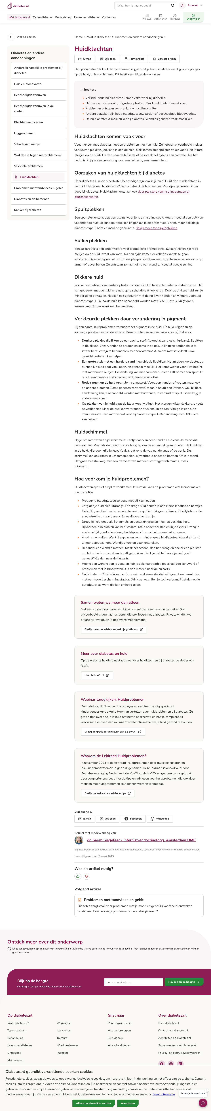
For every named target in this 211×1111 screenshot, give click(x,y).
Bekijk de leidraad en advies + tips (105, 793)
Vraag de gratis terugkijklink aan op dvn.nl (110, 731)
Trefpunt (62, 1038)
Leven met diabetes (86, 17)
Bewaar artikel (167, 59)
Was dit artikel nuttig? (93, 868)
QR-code (110, 59)
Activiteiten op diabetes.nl (174, 1038)
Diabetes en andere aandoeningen (139, 37)
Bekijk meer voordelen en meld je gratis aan (111, 629)
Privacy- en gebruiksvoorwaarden (179, 1053)
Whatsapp (162, 818)
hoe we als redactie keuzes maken (181, 849)
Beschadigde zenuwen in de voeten (34, 108)
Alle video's (115, 1038)
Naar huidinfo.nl (94, 675)
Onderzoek (109, 17)
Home (78, 37)
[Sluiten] (207, 1091)
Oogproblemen (24, 133)
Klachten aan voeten (28, 122)
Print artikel (136, 59)
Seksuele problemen (28, 166)
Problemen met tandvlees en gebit (38, 188)
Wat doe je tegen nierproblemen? (37, 155)
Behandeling (63, 17)
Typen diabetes (43, 17)
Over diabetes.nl (168, 1023)
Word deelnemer (67, 1045)
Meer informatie (164, 1094)
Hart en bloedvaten (27, 84)
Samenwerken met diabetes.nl (177, 1045)
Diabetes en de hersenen (31, 199)
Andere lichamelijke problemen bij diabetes (38, 70)
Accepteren (128, 1103)
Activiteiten (64, 1030)
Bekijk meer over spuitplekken (156, 228)
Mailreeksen (15, 1060)
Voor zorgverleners (119, 1023)
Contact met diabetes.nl (173, 1030)
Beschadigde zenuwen (30, 95)
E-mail (87, 59)
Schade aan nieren (27, 144)
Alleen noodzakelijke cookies (93, 1103)
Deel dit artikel (83, 812)
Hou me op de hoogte (181, 982)
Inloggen (62, 1053)
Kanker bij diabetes (27, 210)
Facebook (136, 818)
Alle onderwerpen (119, 1030)
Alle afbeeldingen (119, 1045)
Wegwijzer (63, 1023)
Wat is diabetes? (19, 17)
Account (193, 5)
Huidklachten (29, 177)
